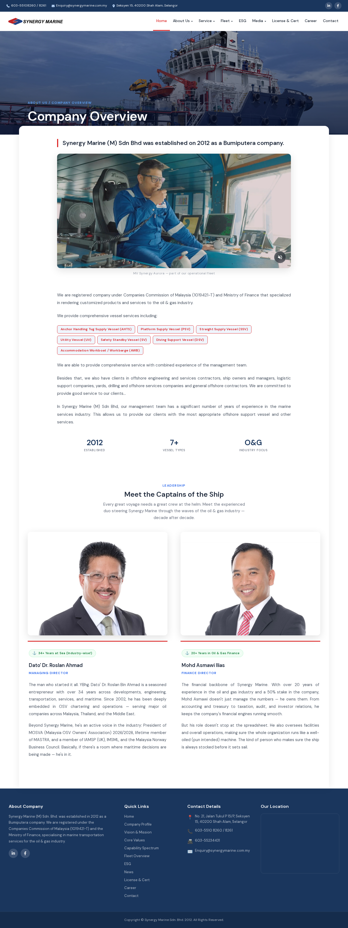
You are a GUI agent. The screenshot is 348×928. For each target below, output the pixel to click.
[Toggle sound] (280, 257)
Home (161, 20)
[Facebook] (337, 5)
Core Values (134, 840)
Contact (330, 20)
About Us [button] (181, 20)
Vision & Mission (138, 832)
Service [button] (205, 20)
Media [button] (257, 20)
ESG (242, 20)
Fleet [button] (225, 20)
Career (311, 20)
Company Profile (138, 824)
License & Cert (285, 20)
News (128, 872)
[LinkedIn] (328, 5)
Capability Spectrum (141, 848)
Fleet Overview (137, 856)
